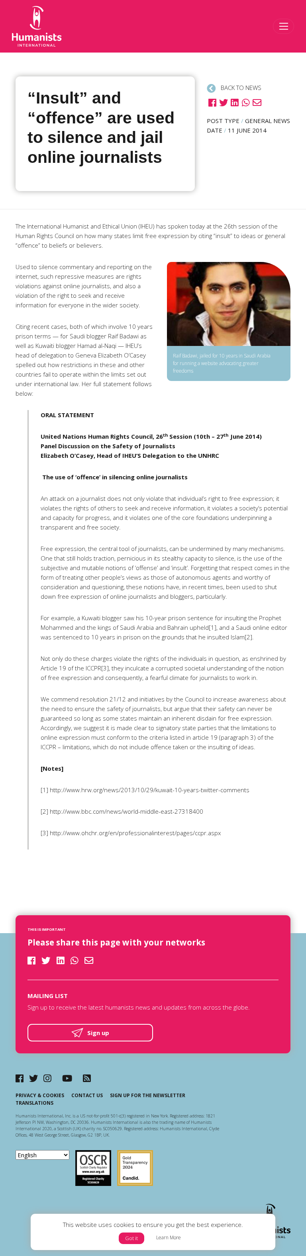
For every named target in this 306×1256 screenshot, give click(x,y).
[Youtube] (67, 1078)
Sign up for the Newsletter (147, 1095)
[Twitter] (33, 1078)
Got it (131, 1238)
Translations (34, 1103)
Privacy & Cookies (40, 1095)
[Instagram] (47, 1078)
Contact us (87, 1095)
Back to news (240, 88)
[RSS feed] (87, 1078)
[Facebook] (20, 1078)
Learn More (168, 1237)
